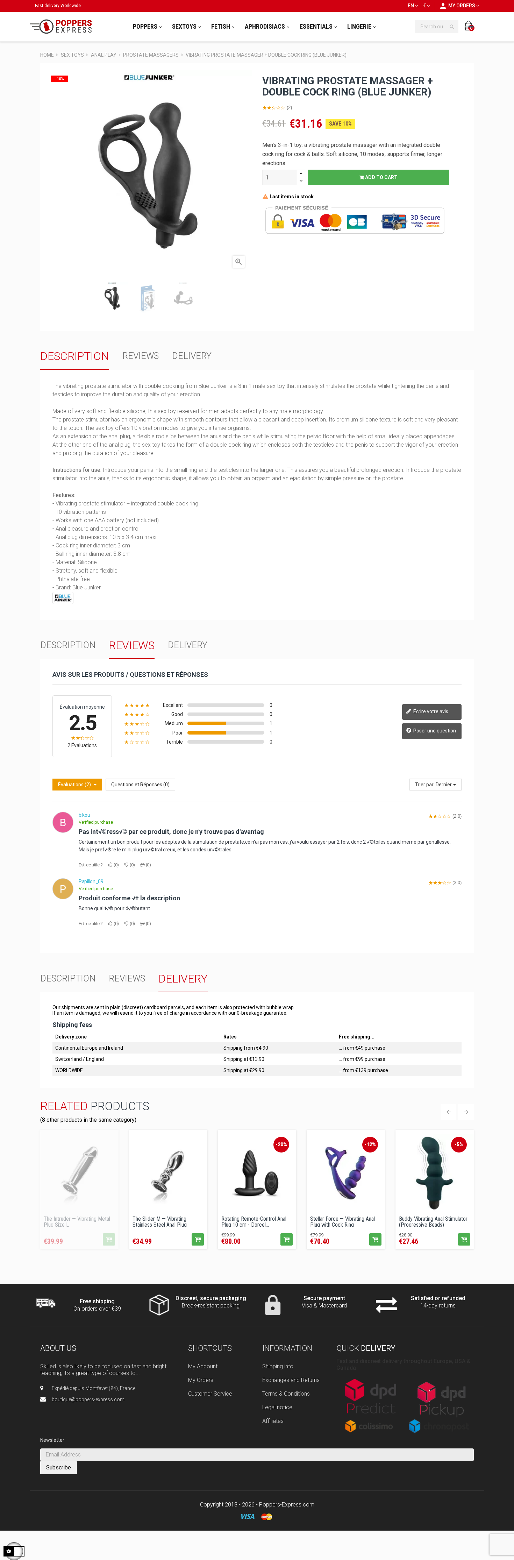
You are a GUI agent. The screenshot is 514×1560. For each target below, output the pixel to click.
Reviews (140, 356)
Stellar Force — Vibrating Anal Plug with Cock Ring (342, 1221)
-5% (459, 1144)
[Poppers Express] (63, 26)
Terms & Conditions (286, 1393)
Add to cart (381, 177)
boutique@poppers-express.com (88, 1399)
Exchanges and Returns (291, 1380)
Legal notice (277, 1407)
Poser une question (434, 730)
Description (74, 356)
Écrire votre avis (430, 711)
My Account (202, 1366)
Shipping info (277, 1366)
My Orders (200, 1380)
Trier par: (425, 784)
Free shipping (97, 1301)
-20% (281, 1144)
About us (58, 1348)
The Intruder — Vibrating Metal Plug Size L (77, 1221)
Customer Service (210, 1393)
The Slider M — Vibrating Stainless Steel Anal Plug (160, 1221)
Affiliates (273, 1421)
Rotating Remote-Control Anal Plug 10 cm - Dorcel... (253, 1221)
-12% (370, 1144)
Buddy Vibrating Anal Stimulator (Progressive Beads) (433, 1221)
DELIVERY (192, 356)
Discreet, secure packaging (211, 1298)
